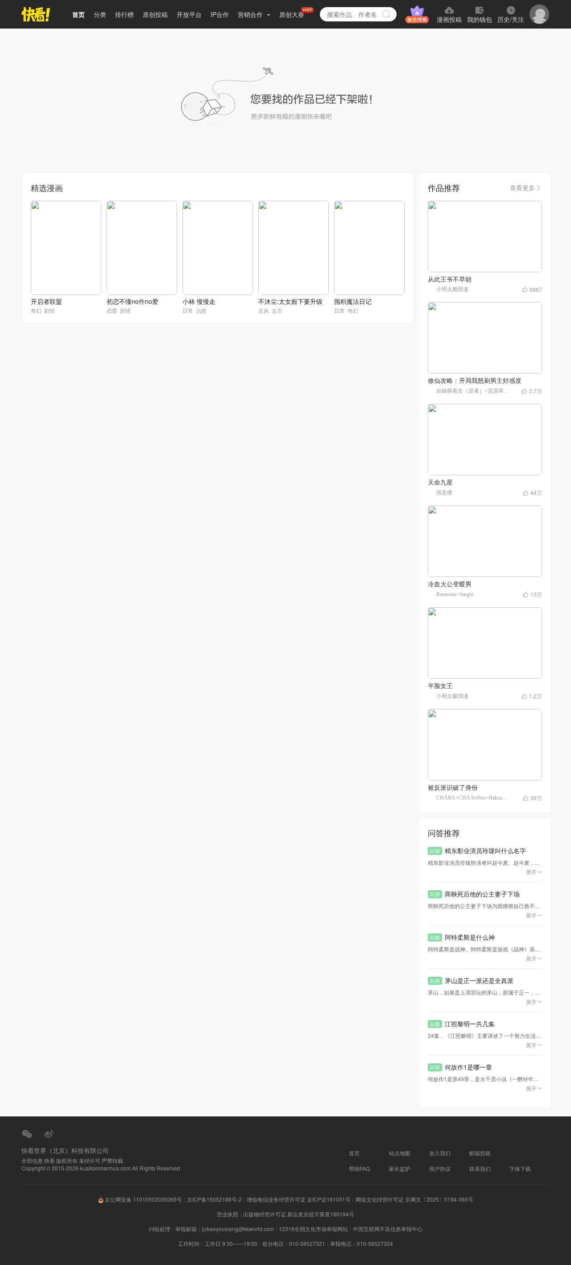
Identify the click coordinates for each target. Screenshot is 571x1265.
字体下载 (520, 1168)
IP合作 (220, 14)
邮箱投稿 (480, 1153)
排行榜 (124, 14)
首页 (78, 14)
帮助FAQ (359, 1168)
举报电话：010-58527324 (361, 1243)
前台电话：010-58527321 (293, 1243)
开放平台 (189, 14)
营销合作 (251, 14)
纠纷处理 (159, 1228)
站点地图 (399, 1153)
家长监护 (399, 1168)
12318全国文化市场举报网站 (313, 1228)
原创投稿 (155, 14)
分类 (100, 14)
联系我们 (480, 1168)
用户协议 (440, 1168)
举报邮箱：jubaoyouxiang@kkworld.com (224, 1228)
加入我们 (440, 1153)
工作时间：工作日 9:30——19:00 (217, 1243)
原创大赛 (291, 14)
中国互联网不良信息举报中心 (387, 1228)
